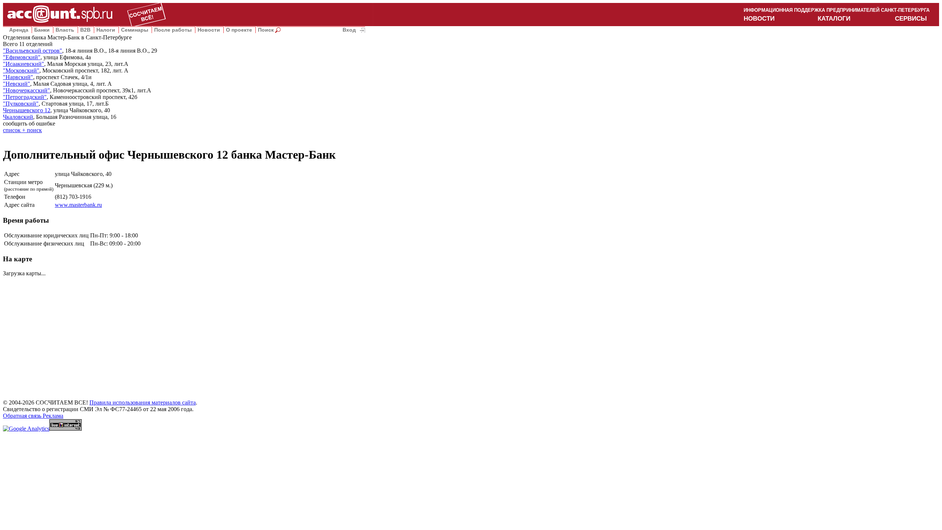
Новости (209, 30)
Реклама (53, 416)
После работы (173, 30)
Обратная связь (23, 416)
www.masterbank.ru (78, 205)
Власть (65, 30)
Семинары (134, 30)
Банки (42, 30)
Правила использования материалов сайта (142, 402)
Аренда (18, 30)
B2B (85, 30)
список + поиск (22, 130)
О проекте (239, 30)
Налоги (105, 30)
